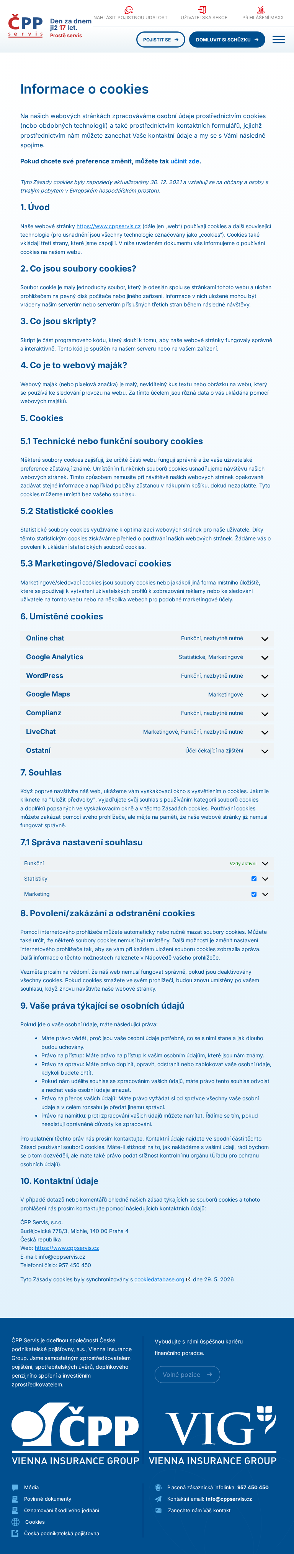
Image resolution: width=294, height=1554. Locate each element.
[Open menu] (278, 39)
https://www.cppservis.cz (109, 226)
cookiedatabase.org (159, 1279)
